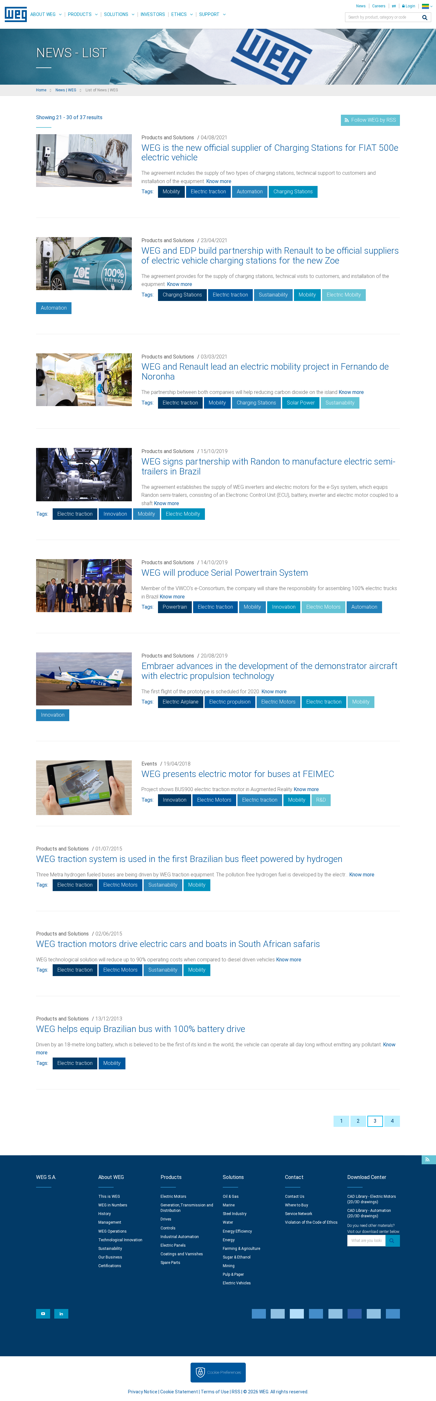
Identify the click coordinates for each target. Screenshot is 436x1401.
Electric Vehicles (237, 1283)
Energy (229, 1240)
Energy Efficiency (237, 1231)
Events (149, 764)
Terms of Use (215, 1391)
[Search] (424, 18)
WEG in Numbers (112, 1205)
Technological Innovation (120, 1240)
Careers (379, 6)
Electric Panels (173, 1245)
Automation (250, 192)
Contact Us (294, 1196)
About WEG (43, 14)
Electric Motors (323, 607)
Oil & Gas (231, 1196)
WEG (13, 14)
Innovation (115, 514)
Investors (153, 14)
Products (80, 14)
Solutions (116, 14)
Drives (166, 1219)
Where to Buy (296, 1205)
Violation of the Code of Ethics (311, 1222)
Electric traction (208, 192)
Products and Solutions (167, 138)
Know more (218, 181)
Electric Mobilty (344, 295)
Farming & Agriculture (241, 1248)
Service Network (298, 1214)
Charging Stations (293, 192)
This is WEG (109, 1196)
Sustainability (273, 295)
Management (109, 1222)
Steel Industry (234, 1214)
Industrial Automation (180, 1237)
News (361, 6)
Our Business (110, 1257)
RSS (236, 1391)
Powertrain (175, 607)
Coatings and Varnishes (182, 1254)
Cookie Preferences (224, 1372)
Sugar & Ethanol (237, 1257)
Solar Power (301, 403)
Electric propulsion (230, 702)
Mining (229, 1266)
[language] (427, 6)
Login (410, 6)
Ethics (179, 14)
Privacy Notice (142, 1391)
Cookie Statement (179, 1391)
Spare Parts (170, 1262)
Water (228, 1222)
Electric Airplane (181, 702)
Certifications (109, 1266)
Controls (168, 1228)
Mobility (171, 192)
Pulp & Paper (233, 1274)
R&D (321, 800)
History (104, 1214)
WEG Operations (112, 1231)
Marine (229, 1205)
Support (209, 14)
